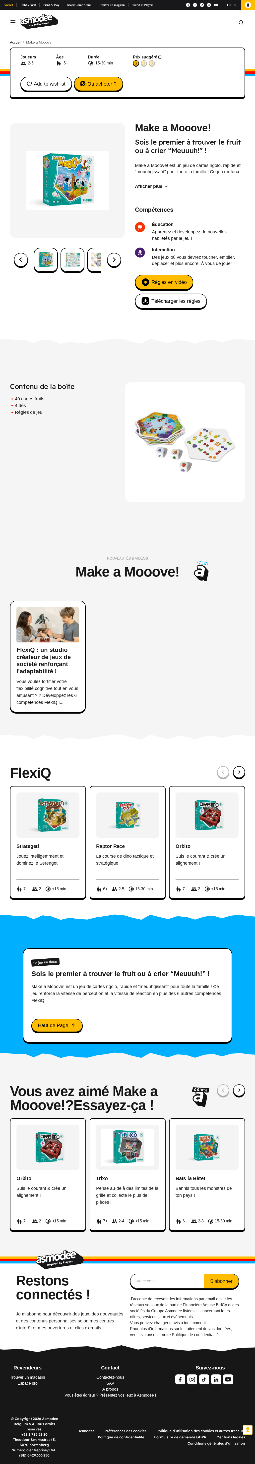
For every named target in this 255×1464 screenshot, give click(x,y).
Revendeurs (27, 1367)
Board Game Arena (79, 5)
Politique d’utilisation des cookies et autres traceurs (200, 1431)
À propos (110, 1389)
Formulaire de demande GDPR (180, 1437)
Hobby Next (28, 5)
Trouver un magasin (112, 5)
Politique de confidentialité (121, 1437)
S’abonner (221, 1281)
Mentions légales (230, 1437)
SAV (110, 1383)
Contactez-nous (110, 1377)
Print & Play (51, 5)
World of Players (142, 5)
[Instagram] (194, 5)
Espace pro (27, 1383)
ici (197, 1311)
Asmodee (87, 1431)
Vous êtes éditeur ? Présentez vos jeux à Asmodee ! (110, 1395)
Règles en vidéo (169, 282)
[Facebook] (188, 5)
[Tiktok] (201, 5)
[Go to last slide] (21, 260)
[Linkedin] (208, 5)
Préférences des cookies (125, 1431)
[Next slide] (114, 260)
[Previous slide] (223, 772)
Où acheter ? (102, 84)
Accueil (8, 5)
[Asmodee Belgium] (39, 22)
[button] (46, 260)
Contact (110, 1367)
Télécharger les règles (175, 301)
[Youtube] (215, 5)
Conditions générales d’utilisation (216, 1443)
